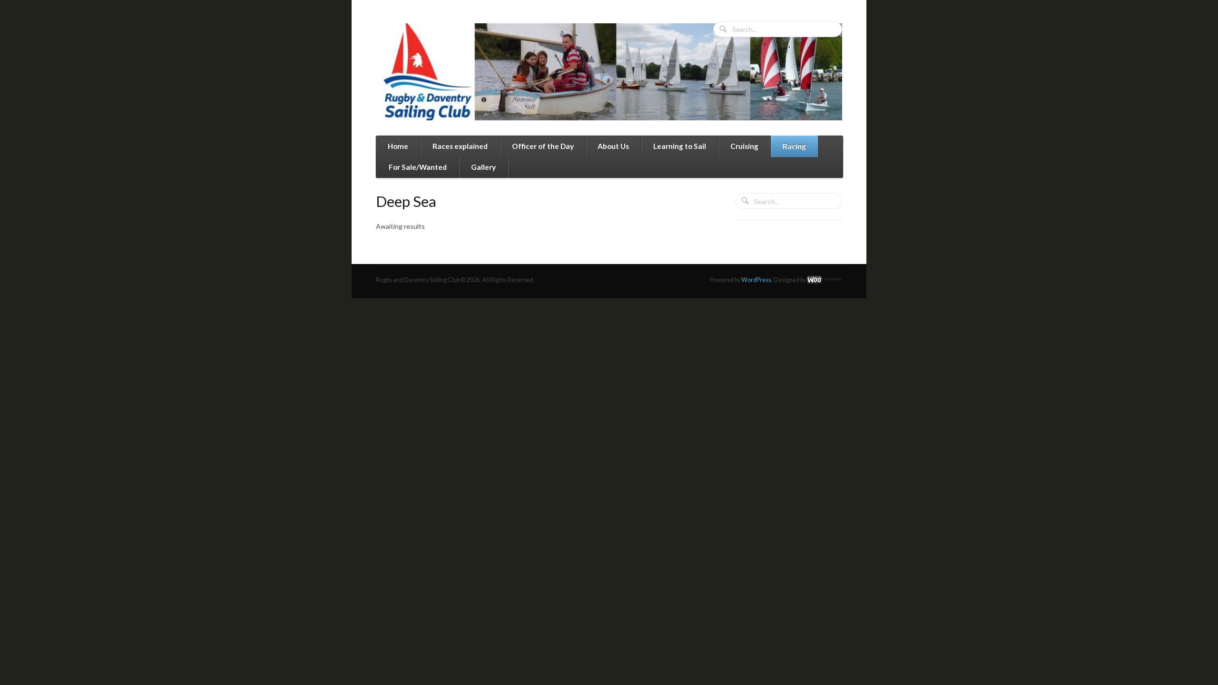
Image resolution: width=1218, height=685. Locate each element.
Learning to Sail (679, 146)
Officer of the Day (543, 146)
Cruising (744, 146)
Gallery (483, 167)
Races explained (460, 146)
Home (398, 146)
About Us (613, 146)
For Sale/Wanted (418, 167)
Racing (794, 146)
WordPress (756, 280)
